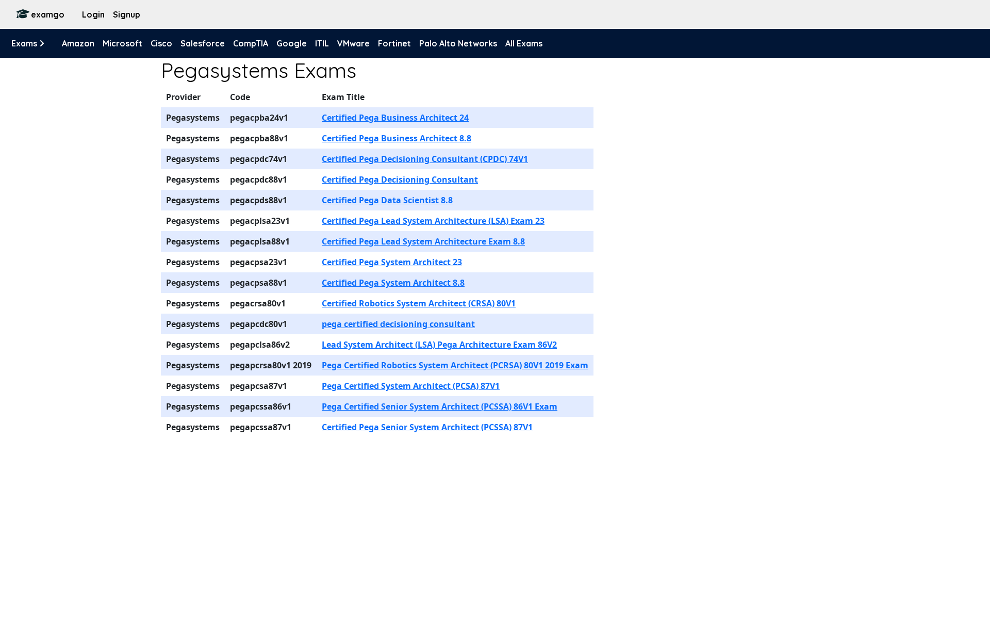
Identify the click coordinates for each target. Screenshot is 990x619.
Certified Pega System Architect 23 (392, 262)
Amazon (78, 43)
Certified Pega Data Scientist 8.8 (387, 200)
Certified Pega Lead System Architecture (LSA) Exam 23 (433, 220)
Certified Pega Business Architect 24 (395, 117)
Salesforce (202, 43)
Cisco (161, 43)
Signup (126, 14)
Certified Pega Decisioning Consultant (400, 179)
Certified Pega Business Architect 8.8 (396, 138)
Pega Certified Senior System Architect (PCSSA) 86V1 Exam (439, 406)
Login (93, 14)
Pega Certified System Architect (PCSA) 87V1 (411, 386)
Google (291, 43)
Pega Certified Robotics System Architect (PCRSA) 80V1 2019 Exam (455, 365)
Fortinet (394, 43)
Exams (25, 43)
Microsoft (122, 43)
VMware (353, 43)
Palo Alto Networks (458, 43)
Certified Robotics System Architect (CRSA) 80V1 (419, 303)
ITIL (322, 43)
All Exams (523, 43)
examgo (47, 14)
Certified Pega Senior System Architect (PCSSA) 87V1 (427, 427)
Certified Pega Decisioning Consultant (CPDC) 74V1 (425, 159)
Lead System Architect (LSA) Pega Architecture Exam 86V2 (439, 344)
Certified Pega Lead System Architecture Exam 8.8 (423, 241)
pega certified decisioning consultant (398, 324)
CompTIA (250, 43)
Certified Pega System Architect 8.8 (393, 282)
